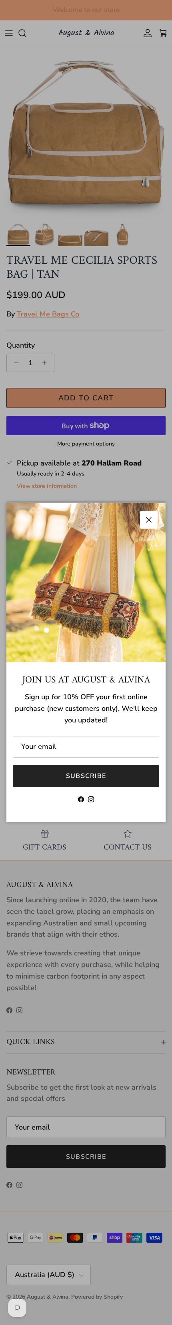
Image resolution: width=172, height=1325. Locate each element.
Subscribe (86, 776)
